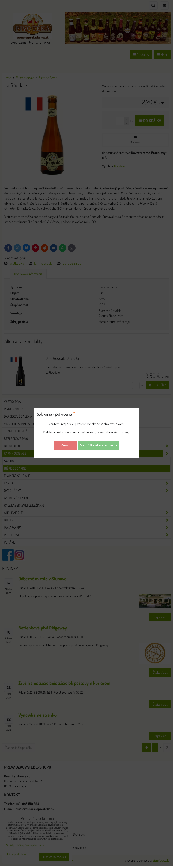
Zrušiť (65, 445)
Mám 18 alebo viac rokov (98, 445)
